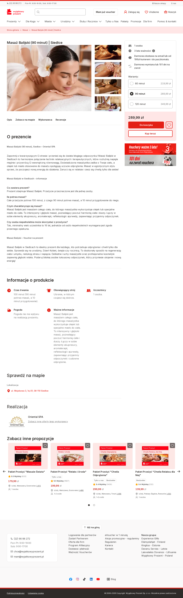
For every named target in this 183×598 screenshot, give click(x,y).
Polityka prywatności (15, 593)
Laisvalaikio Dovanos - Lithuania (158, 552)
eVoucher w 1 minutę (116, 535)
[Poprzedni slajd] (4, 471)
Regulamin (110, 541)
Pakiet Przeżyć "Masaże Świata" (26, 471)
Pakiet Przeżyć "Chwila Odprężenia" (106, 473)
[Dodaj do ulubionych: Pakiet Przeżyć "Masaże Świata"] (45, 445)
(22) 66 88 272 (22, 538)
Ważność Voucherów (80, 552)
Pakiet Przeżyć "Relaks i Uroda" (68, 471)
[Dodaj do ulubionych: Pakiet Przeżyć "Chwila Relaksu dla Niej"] (172, 445)
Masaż (25, 30)
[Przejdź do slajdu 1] (89, 505)
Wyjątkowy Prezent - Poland (157, 555)
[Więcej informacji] (153, 51)
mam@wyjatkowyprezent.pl (29, 556)
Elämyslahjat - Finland (153, 541)
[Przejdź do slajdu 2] (94, 505)
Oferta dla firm (76, 541)
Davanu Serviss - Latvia (154, 548)
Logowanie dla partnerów (82, 535)
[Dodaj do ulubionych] (169, 125)
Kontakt (109, 548)
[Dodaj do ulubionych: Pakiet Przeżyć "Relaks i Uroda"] (87, 445)
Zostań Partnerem (78, 538)
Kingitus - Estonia (150, 545)
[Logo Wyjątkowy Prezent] (17, 13)
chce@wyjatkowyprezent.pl (29, 551)
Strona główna (13, 30)
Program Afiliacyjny (79, 545)
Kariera (109, 545)
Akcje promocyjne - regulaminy (122, 538)
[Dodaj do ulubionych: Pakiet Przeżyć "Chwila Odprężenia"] (130, 445)
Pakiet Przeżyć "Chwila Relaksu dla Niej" (155, 473)
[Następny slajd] (178, 471)
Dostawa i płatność (78, 548)
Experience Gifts (150, 538)
